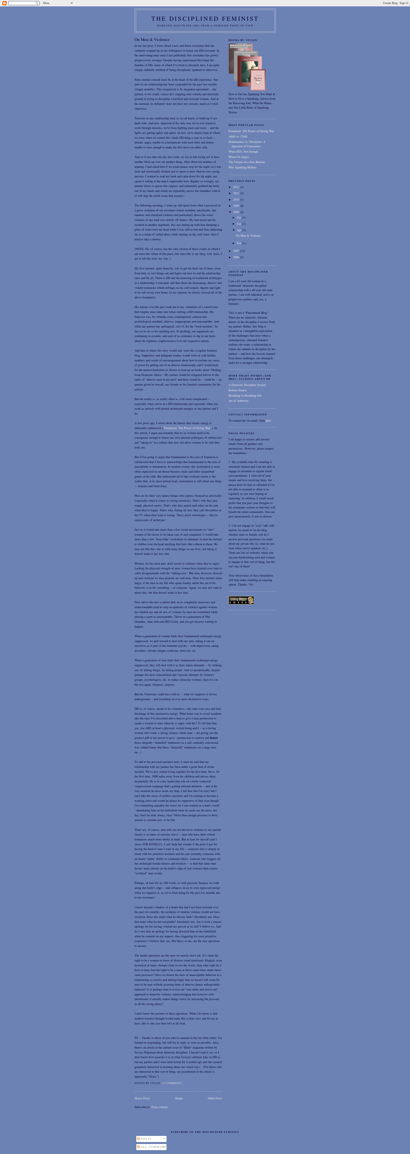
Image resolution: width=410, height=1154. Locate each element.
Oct (239, 217)
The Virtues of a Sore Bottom (246, 162)
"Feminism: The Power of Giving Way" (187, 428)
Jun (239, 224)
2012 (236, 187)
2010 (236, 199)
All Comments (154, 1147)
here (268, 420)
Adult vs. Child (237, 136)
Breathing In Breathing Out (245, 395)
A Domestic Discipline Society (247, 385)
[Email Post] (183, 1083)
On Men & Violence (152, 39)
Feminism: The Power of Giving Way (251, 131)
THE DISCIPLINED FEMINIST (205, 18)
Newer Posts (142, 1098)
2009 (236, 206)
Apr (239, 230)
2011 (236, 193)
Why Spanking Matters (242, 167)
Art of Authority (238, 401)
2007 (236, 251)
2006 (236, 257)
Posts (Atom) (159, 1107)
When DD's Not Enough (243, 151)
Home (179, 1098)
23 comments (172, 1083)
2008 (236, 212)
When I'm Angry (238, 157)
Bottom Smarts (237, 390)
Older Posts (215, 1098)
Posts (146, 1139)
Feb (239, 243)
